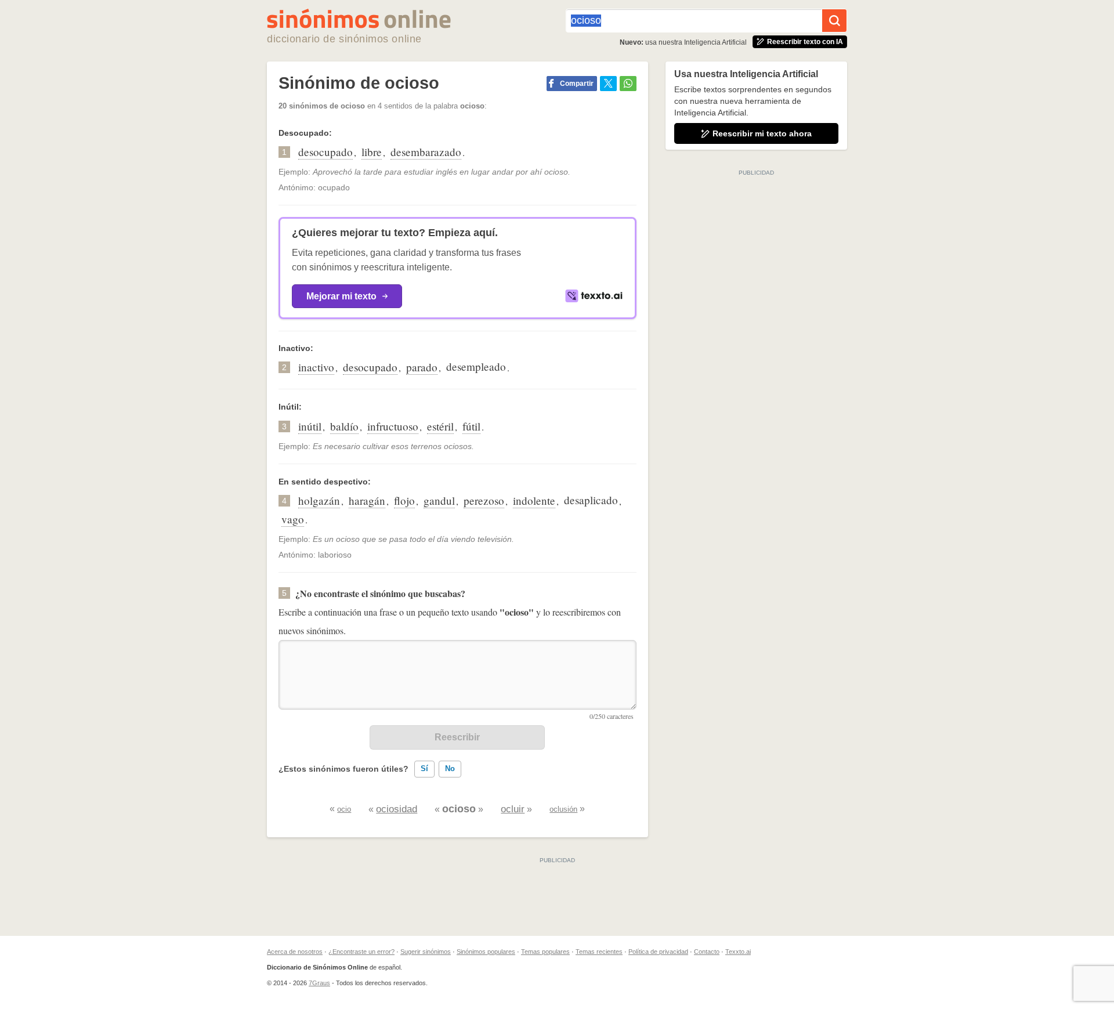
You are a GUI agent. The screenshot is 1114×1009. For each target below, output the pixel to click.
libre (371, 151)
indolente (534, 500)
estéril (440, 426)
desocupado (325, 151)
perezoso (484, 500)
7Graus (319, 982)
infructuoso (392, 426)
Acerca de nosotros (295, 951)
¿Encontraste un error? (361, 951)
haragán (367, 500)
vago (292, 519)
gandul (439, 500)
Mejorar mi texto (341, 296)
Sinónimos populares (486, 951)
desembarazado (425, 151)
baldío (344, 426)
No (450, 768)
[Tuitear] (608, 83)
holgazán (319, 500)
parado (421, 367)
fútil (471, 426)
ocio (344, 809)
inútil (309, 426)
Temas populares (545, 951)
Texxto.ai (738, 951)
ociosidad (396, 809)
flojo (404, 500)
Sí (424, 768)
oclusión (563, 809)
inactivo (316, 367)
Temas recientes (599, 951)
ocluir (513, 809)
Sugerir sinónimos (425, 951)
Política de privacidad (658, 951)
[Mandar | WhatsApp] (628, 83)
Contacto (706, 951)
